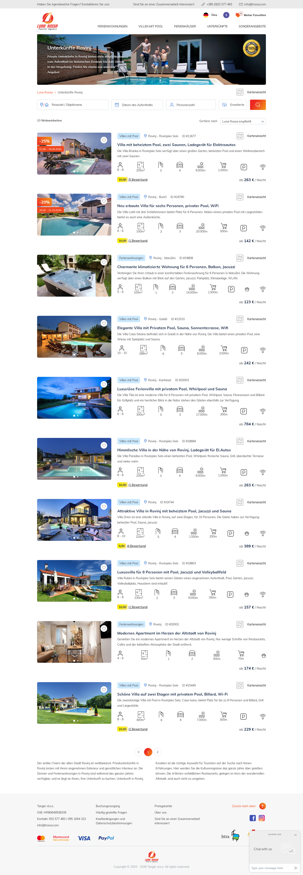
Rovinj (152, 502)
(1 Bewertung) (138, 241)
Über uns (161, 812)
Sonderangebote (252, 26)
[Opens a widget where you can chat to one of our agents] (275, 851)
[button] (74, 171)
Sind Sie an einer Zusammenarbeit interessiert (163, 4)
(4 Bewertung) (136, 546)
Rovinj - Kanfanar (159, 380)
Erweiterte (237, 105)
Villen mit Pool (151, 26)
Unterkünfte (217, 26)
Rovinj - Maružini (164, 258)
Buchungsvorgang (108, 806)
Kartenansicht (256, 92)
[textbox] (190, 105)
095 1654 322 (77, 819)
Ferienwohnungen (112, 26)
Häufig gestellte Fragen (111, 812)
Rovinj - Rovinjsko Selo (163, 136)
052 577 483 (57, 819)
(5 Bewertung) (138, 180)
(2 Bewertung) (138, 729)
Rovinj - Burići (157, 197)
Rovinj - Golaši (157, 319)
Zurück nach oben (244, 806)
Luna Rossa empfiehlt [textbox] (236, 121)
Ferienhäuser (185, 26)
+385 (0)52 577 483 (219, 4)
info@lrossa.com (255, 4)
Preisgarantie (163, 806)
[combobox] (191, 105)
